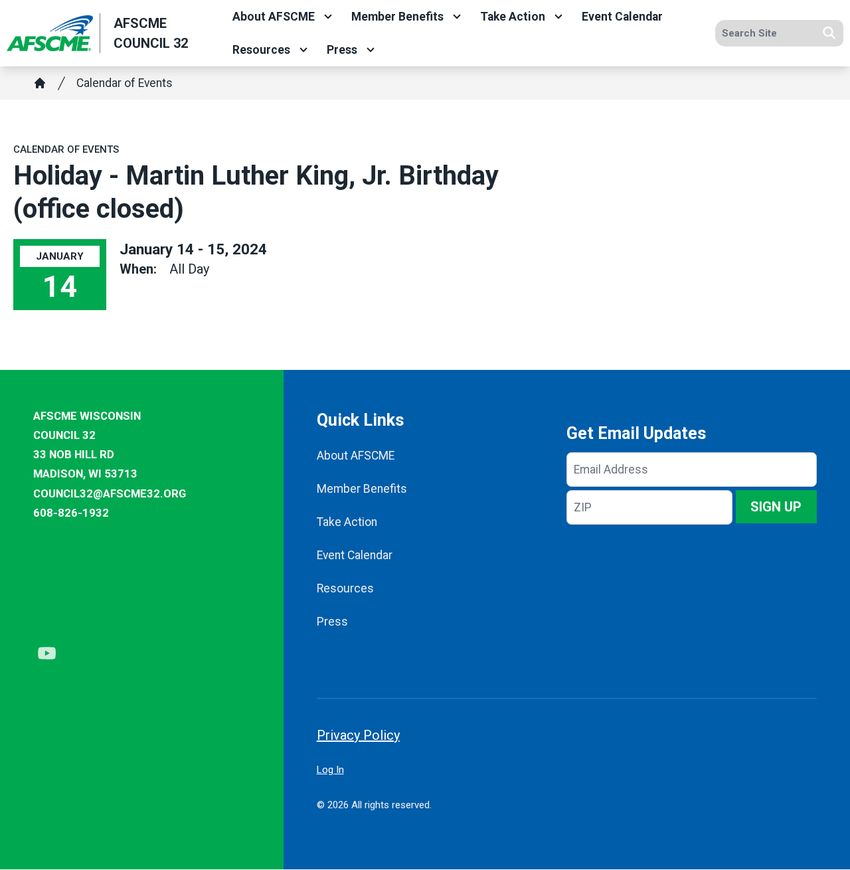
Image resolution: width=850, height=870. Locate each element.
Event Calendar (622, 16)
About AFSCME (273, 16)
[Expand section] (328, 16)
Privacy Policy (358, 735)
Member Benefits (397, 16)
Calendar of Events (124, 83)
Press (342, 49)
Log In (330, 770)
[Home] (39, 83)
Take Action (512, 16)
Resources (261, 49)
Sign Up (776, 507)
